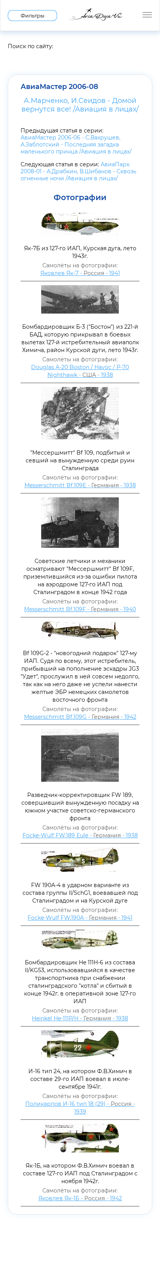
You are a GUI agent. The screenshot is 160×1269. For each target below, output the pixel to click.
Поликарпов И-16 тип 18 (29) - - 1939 (80, 1107)
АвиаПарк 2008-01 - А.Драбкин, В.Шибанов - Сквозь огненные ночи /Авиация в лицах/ (78, 171)
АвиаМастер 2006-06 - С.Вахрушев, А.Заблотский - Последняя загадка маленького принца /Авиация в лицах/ (76, 144)
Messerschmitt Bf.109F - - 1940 (80, 609)
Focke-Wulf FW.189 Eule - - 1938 (80, 835)
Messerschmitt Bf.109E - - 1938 (80, 485)
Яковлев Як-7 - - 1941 (80, 273)
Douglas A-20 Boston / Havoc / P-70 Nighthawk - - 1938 (80, 371)
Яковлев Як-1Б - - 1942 (80, 1198)
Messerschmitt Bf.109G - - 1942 (80, 716)
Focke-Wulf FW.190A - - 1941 (80, 917)
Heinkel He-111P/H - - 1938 (80, 1018)
